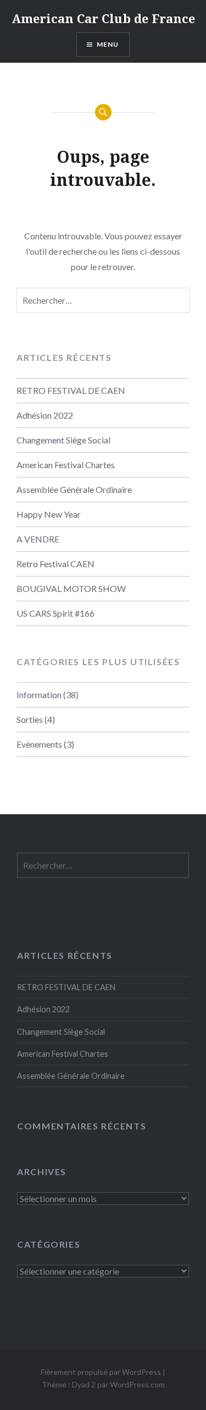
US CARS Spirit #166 (55, 613)
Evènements (39, 744)
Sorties (29, 719)
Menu (108, 44)
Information (39, 694)
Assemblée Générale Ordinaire (74, 489)
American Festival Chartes (65, 464)
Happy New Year (48, 514)
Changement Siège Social (63, 440)
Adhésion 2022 (44, 415)
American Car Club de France (103, 18)
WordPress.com (137, 1384)
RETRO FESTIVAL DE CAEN (70, 390)
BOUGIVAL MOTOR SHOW (71, 588)
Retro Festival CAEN (55, 563)
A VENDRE (37, 539)
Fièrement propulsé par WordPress (101, 1371)
